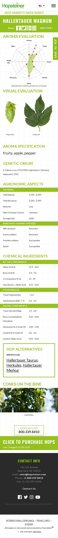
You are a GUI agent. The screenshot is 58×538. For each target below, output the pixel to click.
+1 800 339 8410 (33, 478)
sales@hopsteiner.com (33, 474)
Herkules (14, 365)
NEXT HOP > (46, 28)
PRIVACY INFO (43, 520)
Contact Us (29, 488)
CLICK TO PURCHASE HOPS (29, 441)
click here (37, 531)
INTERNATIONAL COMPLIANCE (20, 520)
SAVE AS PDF (55, 48)
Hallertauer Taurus (22, 360)
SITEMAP (29, 524)
